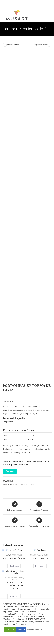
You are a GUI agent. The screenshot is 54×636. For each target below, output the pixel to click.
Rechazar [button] (21, 630)
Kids (7, 555)
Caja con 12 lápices (14, 558)
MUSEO (16, 484)
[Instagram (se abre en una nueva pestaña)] (29, 4)
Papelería (23, 484)
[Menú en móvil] (50, 14)
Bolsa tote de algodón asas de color (14, 586)
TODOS (31, 484)
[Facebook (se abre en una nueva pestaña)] (22, 4)
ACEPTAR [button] (10, 630)
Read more (14, 566)
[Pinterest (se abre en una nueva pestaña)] (25, 4)
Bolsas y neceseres (11, 578)
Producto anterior (13, 45)
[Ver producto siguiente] (49, 45)
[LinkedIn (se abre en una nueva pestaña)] (32, 4)
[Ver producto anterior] (5, 45)
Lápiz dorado (40, 558)
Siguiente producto (40, 45)
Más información (34, 630)
